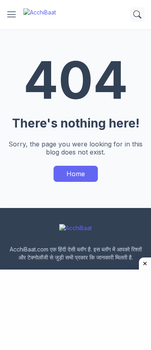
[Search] (137, 14)
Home (75, 174)
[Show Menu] (11, 14)
